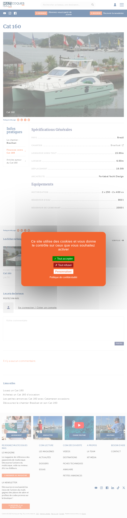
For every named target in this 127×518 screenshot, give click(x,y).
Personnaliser (63, 271)
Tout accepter (64, 258)
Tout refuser (64, 265)
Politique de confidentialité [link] (63, 277)
